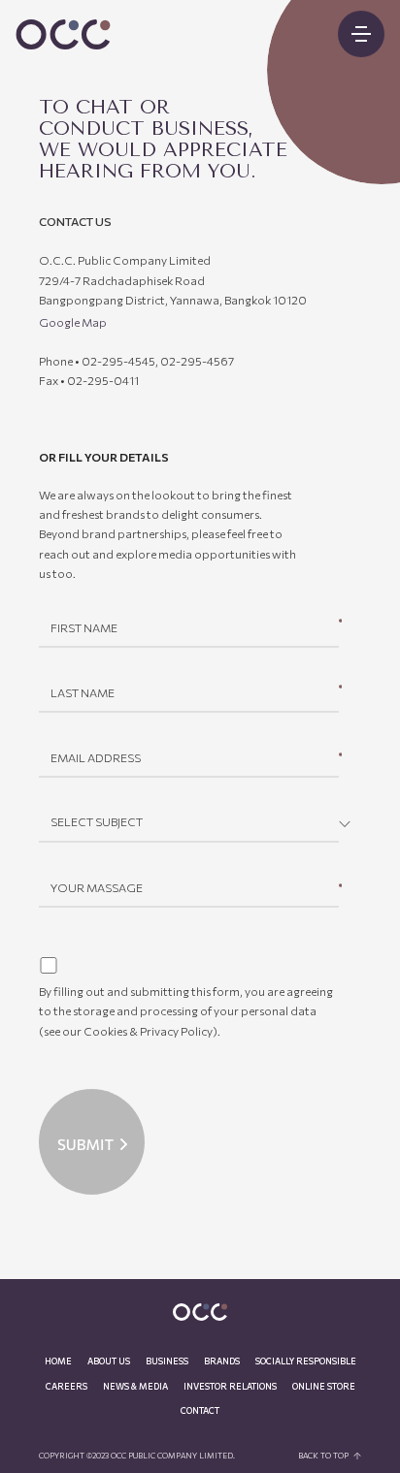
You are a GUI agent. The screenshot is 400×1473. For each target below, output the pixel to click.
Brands (222, 1361)
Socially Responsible (305, 1361)
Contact (200, 1410)
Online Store (323, 1386)
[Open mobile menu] (361, 34)
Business (167, 1361)
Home (58, 1361)
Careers (66, 1386)
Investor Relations (230, 1386)
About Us (108, 1361)
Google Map (73, 322)
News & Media (135, 1386)
